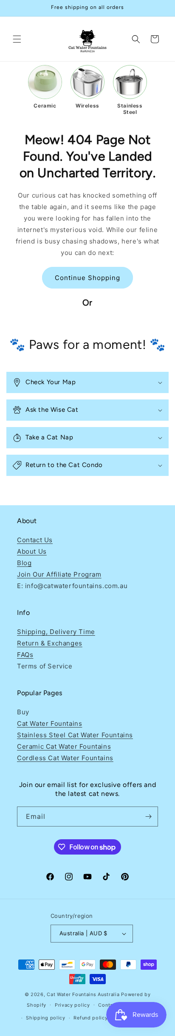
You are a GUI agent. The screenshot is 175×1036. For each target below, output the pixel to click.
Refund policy (90, 1018)
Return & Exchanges (49, 643)
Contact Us (35, 540)
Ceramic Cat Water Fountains (64, 746)
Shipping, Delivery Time (56, 632)
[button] (17, 39)
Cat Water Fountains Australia (83, 994)
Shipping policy (45, 1018)
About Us (32, 551)
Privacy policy (72, 1005)
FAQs (25, 655)
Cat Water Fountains (49, 723)
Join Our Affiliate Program (59, 574)
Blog (24, 563)
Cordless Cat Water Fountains (65, 758)
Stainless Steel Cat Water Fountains (75, 735)
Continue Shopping (87, 278)
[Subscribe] (148, 817)
